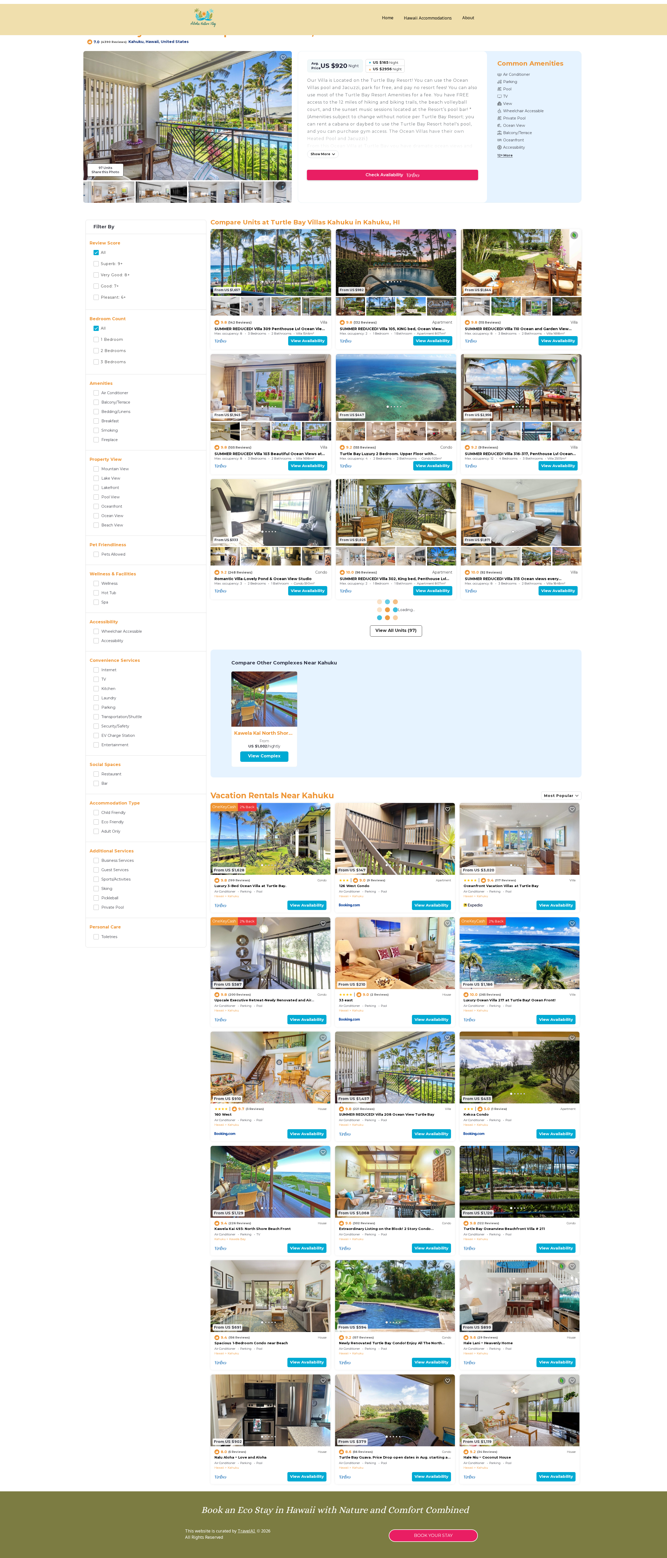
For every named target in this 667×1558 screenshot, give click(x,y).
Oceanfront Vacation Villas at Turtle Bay (501, 886)
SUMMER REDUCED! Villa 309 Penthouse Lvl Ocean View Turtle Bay (269, 329)
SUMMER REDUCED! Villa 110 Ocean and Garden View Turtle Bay (517, 329)
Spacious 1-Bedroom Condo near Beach (251, 1343)
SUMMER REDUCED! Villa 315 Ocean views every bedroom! (511, 579)
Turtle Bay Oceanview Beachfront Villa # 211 (504, 1229)
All (103, 252)
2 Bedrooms (113, 350)
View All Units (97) (396, 630)
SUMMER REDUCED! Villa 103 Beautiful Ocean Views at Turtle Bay (268, 454)
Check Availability (386, 174)
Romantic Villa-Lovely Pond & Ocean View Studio (263, 579)
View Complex (264, 755)
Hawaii (219, 896)
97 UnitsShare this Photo (105, 170)
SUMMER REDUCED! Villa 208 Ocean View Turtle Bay (386, 1114)
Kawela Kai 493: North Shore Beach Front (252, 1229)
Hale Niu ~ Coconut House (487, 1457)
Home (387, 18)
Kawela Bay (237, 1239)
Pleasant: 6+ (113, 297)
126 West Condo (354, 886)
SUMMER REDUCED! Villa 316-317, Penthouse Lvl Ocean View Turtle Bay (519, 454)
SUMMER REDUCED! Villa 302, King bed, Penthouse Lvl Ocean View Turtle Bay (393, 579)
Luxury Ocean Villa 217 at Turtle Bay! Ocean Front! (509, 1000)
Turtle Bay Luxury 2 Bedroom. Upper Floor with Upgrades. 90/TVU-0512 (386, 454)
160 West (223, 1114)
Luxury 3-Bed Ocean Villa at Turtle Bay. (250, 886)
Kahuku (233, 896)
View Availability (308, 340)
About (468, 18)
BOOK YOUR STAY (433, 1535)
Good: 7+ (110, 286)
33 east (346, 1000)
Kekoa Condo (476, 1114)
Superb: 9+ (112, 263)
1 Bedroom (112, 339)
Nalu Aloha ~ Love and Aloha (240, 1457)
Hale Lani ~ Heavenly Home (488, 1343)
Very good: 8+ (115, 275)
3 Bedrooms (113, 362)
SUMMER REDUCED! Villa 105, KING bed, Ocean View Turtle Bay (390, 329)
